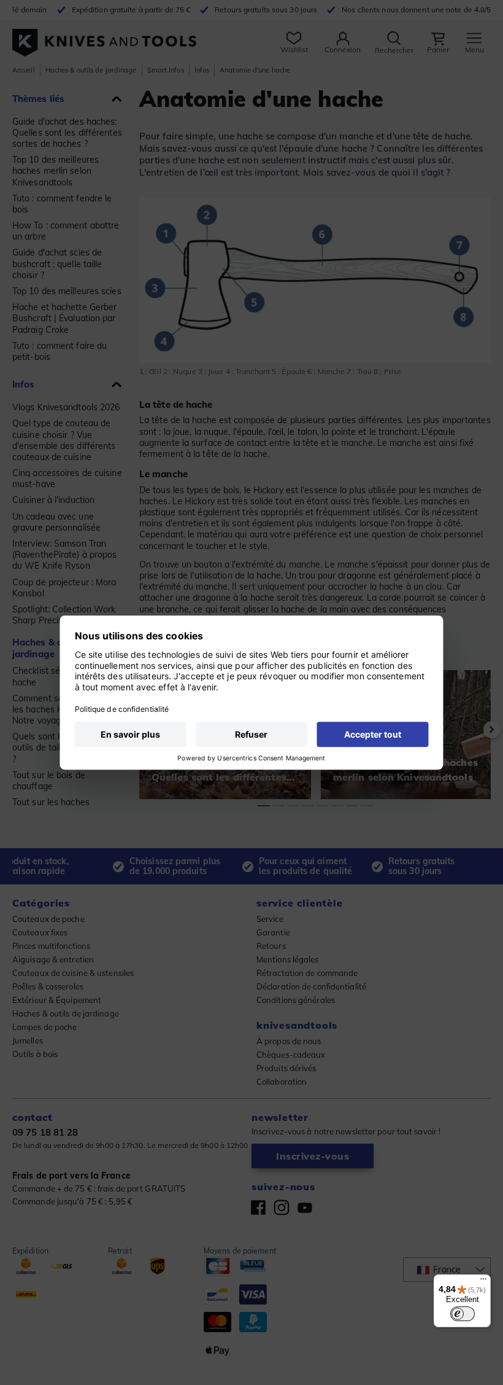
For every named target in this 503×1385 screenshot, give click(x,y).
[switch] (462, 1313)
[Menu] (483, 1281)
